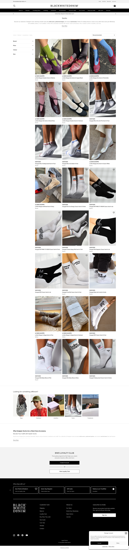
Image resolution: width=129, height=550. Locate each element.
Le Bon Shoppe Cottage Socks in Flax (44, 335)
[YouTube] (27, 535)
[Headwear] (38, 406)
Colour (15, 50)
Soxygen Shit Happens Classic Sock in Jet (99, 249)
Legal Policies (64, 540)
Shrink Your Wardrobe (72, 511)
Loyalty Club (43, 514)
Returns (42, 511)
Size (14, 54)
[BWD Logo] (64, 6)
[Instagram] (14, 535)
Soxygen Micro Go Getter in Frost (70, 163)
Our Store (69, 508)
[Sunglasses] (90, 406)
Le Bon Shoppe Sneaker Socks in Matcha (45, 78)
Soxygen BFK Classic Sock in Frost (97, 335)
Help (100, 1)
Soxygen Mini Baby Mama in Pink (43, 378)
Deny (118, 543)
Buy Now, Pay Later (45, 517)
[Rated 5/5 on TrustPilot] (65, 14)
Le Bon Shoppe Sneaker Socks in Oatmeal (72, 120)
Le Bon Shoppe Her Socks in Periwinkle (99, 78)
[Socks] (73, 406)
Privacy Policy (111, 546)
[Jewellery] (56, 406)
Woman (19, 35)
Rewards (109, 1)
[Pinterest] (22, 535)
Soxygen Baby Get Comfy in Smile (97, 292)
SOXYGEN (92, 119)
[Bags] (21, 406)
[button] (126, 533)
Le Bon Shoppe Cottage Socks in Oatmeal (72, 335)
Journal (68, 517)
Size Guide (42, 520)
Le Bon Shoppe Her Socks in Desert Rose (45, 120)
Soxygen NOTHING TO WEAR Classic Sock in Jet (101, 206)
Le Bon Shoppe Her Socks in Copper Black (72, 78)
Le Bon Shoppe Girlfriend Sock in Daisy (44, 206)
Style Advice (69, 514)
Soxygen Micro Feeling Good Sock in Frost (45, 163)
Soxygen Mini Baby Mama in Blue (70, 378)
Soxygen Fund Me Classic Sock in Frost (71, 292)
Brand (15, 41)
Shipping (42, 508)
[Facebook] (18, 535)
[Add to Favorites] (59, 41)
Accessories (25, 35)
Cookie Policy (105, 546)
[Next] (115, 14)
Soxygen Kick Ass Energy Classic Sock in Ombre (74, 206)
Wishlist (104, 1)
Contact (42, 528)
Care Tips (42, 522)
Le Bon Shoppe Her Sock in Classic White (99, 163)
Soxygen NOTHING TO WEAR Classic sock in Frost (47, 249)
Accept (99, 543)
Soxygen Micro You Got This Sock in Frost (99, 120)
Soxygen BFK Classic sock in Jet (43, 292)
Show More (64, 26)
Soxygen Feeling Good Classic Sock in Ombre (100, 378)
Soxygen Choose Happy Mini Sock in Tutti (72, 249)
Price (14, 45)
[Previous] (13, 14)
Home (14, 35)
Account (114, 1)
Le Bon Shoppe (39, 76)
